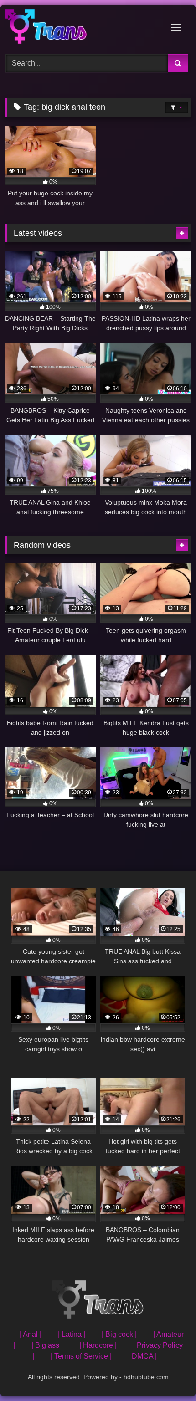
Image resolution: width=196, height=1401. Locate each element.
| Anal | (30, 1334)
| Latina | (71, 1334)
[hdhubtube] (80, 28)
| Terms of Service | (81, 1356)
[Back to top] (168, 1374)
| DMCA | (142, 1356)
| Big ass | (47, 1345)
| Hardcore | (98, 1345)
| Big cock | (119, 1334)
